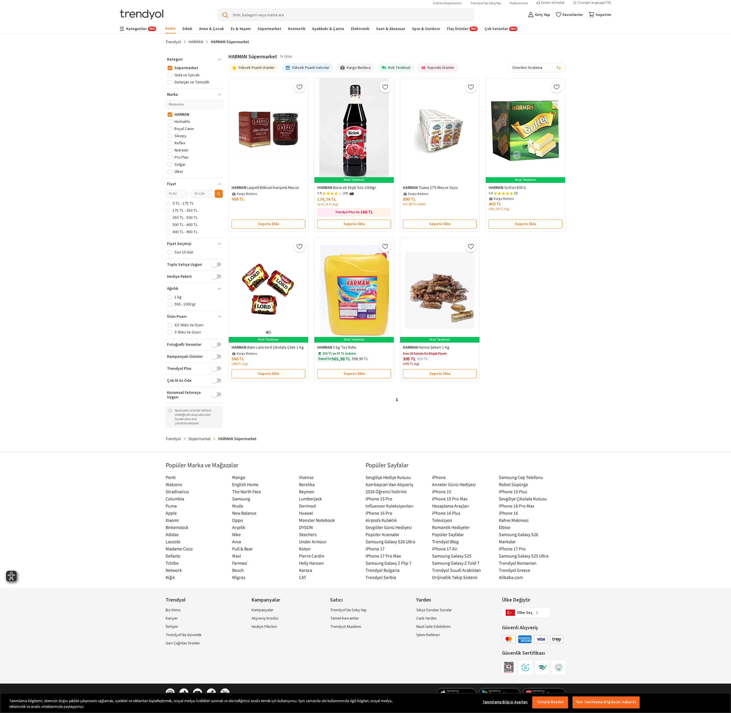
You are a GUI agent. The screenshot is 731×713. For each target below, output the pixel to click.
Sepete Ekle (268, 224)
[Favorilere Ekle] (299, 87)
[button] (194, 59)
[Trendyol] (141, 15)
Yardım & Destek (553, 3)
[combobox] (536, 67)
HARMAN (195, 41)
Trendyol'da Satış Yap (485, 3)
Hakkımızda (519, 3)
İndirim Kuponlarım (447, 3)
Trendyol (173, 41)
